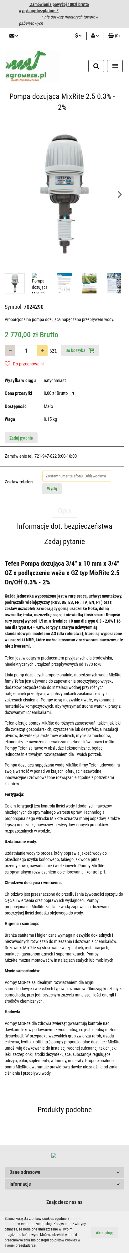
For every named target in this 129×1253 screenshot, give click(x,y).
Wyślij (52, 488)
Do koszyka (75, 350)
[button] (64, 1172)
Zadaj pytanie (21, 438)
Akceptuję (104, 1232)
